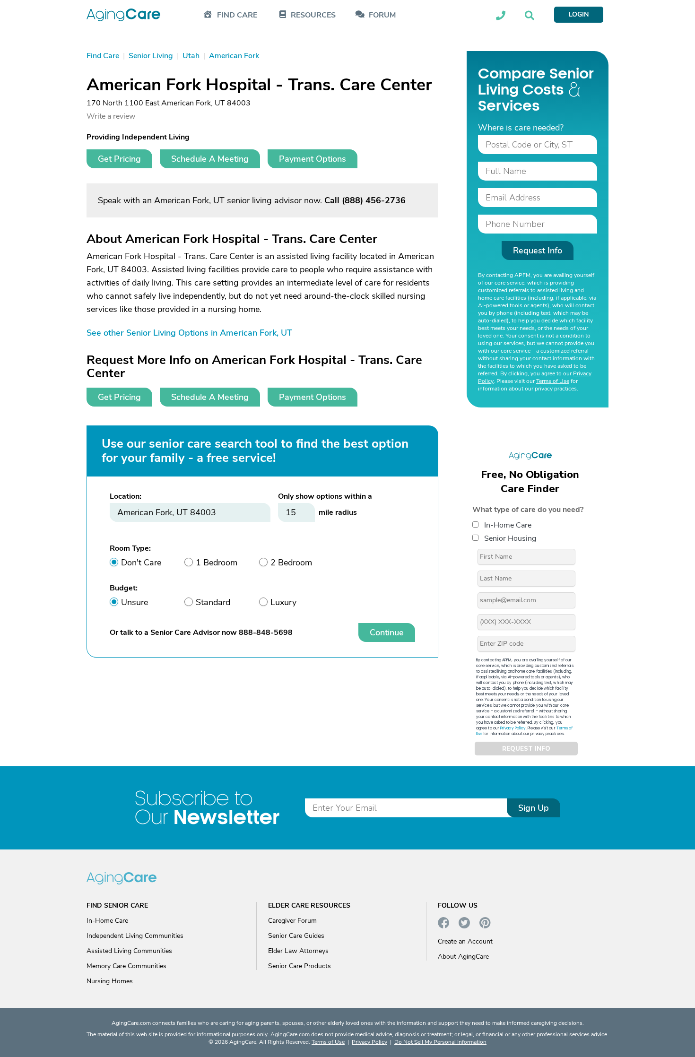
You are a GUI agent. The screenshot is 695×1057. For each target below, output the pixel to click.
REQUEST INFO (526, 749)
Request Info (537, 250)
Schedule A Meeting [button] (210, 159)
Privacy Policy (513, 728)
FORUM (382, 15)
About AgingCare (463, 956)
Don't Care (141, 562)
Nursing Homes (110, 981)
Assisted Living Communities (129, 950)
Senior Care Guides (296, 935)
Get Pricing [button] (119, 159)
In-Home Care (507, 525)
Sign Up (533, 808)
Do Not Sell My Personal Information (440, 1042)
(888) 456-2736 (374, 200)
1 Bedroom (216, 562)
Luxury (283, 602)
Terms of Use (552, 381)
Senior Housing (510, 538)
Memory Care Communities (126, 966)
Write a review (111, 116)
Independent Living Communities (135, 935)
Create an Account (465, 941)
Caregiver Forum (292, 920)
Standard (213, 602)
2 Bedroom (291, 562)
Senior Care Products (299, 966)
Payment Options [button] (312, 159)
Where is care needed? (521, 127)
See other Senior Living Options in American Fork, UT (189, 332)
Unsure (134, 602)
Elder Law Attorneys (298, 950)
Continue (387, 632)
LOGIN (579, 14)
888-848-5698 (266, 632)
